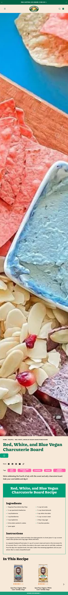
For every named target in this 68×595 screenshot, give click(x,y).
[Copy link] (23, 464)
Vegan (48, 470)
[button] (59, 9)
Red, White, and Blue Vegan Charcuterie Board (31, 439)
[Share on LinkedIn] (12, 464)
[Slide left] (5, 584)
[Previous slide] (2, 2)
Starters (37, 470)
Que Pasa (11, 470)
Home (5, 439)
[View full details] (18, 573)
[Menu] (5, 9)
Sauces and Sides (24, 470)
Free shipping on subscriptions (33, 2)
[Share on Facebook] (9, 464)
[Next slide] (66, 2)
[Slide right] (64, 584)
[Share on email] (20, 464)
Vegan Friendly (59, 470)
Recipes (10, 439)
